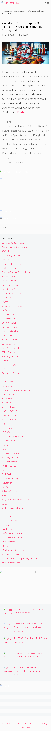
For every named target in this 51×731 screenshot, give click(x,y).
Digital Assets (8, 314)
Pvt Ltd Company (9, 482)
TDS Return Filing (9, 520)
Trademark (6, 525)
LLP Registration (9, 440)
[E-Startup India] (10, 3)
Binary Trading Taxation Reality (15, 264)
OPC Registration (9, 461)
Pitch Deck (6, 474)
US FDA (5, 546)
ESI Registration (9, 344)
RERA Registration (10, 491)
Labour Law (7, 428)
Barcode (5, 259)
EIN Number (7, 335)
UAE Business (8, 529)
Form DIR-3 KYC (9, 365)
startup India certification (13, 508)
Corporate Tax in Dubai (12, 293)
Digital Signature (9, 318)
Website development (11, 562)
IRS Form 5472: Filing (11, 411)
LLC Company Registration (13, 436)
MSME (5, 445)
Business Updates (9, 276)
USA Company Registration (14, 550)
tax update (6, 516)
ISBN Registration (10, 415)
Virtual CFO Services (11, 554)
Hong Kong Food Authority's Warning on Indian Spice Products (23, 140)
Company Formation (10, 285)
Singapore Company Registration (16, 499)
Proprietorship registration (14, 478)
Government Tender (10, 373)
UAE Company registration (13, 533)
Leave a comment (14, 161)
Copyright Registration (12, 289)
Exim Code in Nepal (10, 348)
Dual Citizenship (9, 323)
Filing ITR (6, 360)
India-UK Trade (8, 407)
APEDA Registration (11, 255)
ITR (3, 423)
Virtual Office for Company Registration (19, 558)
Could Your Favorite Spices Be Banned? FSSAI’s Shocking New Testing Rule (22, 26)
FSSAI (4, 369)
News (8, 121)
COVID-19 (6, 297)
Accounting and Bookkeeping (14, 247)
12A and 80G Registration (13, 243)
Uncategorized (8, 541)
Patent (5, 470)
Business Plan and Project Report (16, 272)
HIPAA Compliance (10, 381)
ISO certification (9, 419)
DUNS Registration (10, 331)
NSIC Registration (10, 457)
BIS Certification (9, 268)
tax (3, 512)
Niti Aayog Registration (12, 453)
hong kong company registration (16, 390)
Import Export (8, 398)
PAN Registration (9, 466)
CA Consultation (9, 280)
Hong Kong (7, 386)
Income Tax (6, 402)
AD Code (6, 251)
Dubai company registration (14, 327)
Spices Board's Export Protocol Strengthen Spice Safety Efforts (24, 153)
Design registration (10, 310)
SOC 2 (4, 504)
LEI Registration (9, 432)
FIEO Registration (10, 356)
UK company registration (13, 537)
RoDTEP (5, 495)
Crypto (5, 301)
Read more (23, 112)
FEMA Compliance (10, 352)
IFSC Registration (9, 394)
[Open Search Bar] (33, 3)
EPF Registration (9, 339)
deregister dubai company (13, 306)
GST (3, 377)
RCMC (5, 487)
